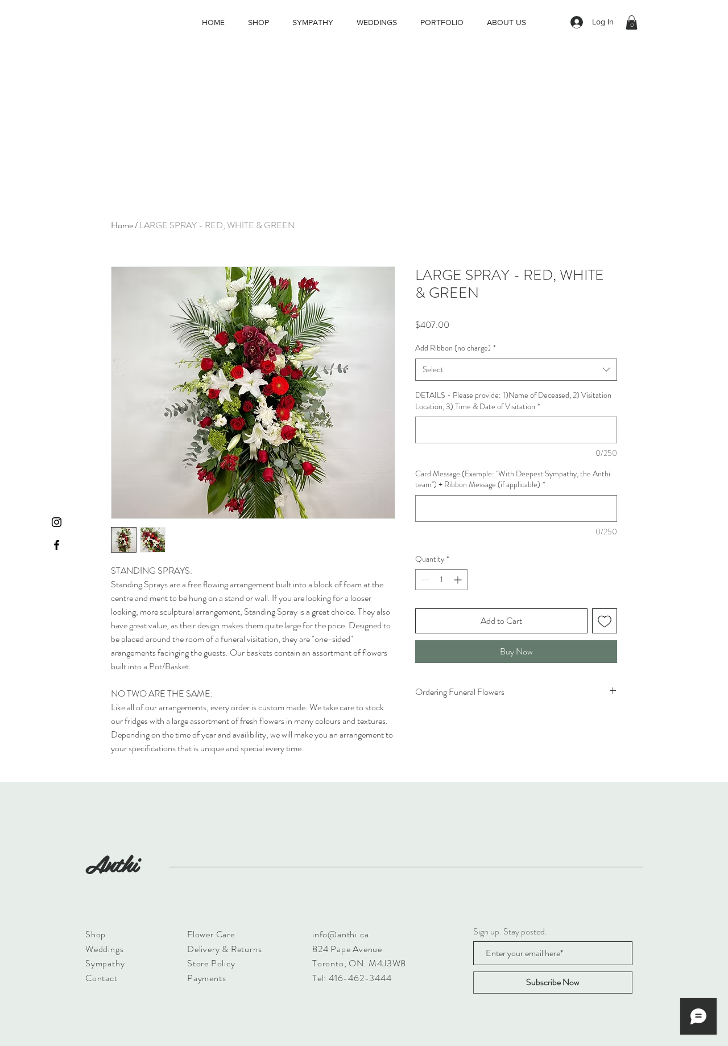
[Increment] (459, 580)
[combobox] (516, 370)
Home (122, 225)
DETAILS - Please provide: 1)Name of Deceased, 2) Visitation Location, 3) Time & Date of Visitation (513, 401)
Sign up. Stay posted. (510, 931)
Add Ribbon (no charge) (455, 348)
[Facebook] (56, 544)
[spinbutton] (441, 580)
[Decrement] (424, 580)
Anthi (111, 863)
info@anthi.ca (340, 934)
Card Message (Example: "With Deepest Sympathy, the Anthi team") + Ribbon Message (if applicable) (512, 479)
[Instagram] (56, 522)
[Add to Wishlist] (604, 620)
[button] (632, 22)
